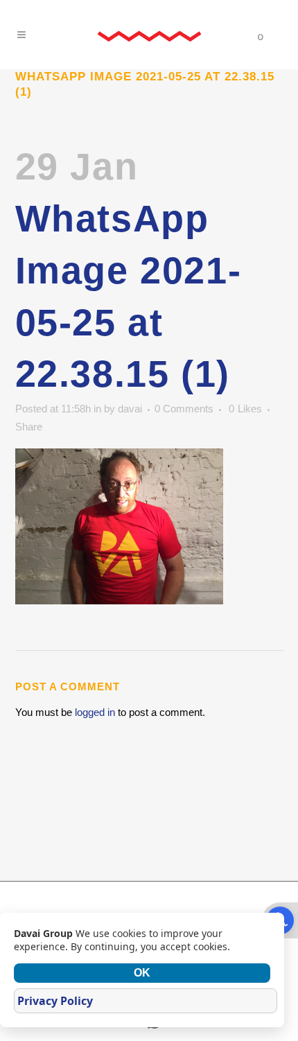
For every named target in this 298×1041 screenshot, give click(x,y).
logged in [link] (95, 712)
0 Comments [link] (184, 408)
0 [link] (245, 409)
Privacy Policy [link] (55, 1000)
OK (142, 973)
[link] (149, 35)
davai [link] (130, 408)
